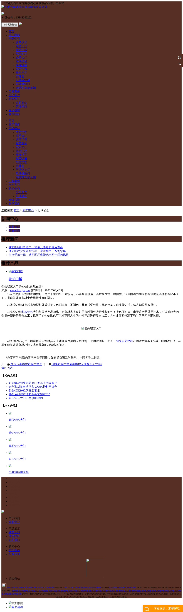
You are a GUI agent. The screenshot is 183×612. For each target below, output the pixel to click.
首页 (11, 31)
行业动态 (21, 106)
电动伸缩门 (23, 84)
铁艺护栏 (21, 42)
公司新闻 (21, 102)
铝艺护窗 (21, 68)
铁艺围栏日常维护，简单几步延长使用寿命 (36, 247)
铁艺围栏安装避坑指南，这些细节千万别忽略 (37, 251)
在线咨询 (14, 110)
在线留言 (14, 501)
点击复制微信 (10, 24)
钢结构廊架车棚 (26, 87)
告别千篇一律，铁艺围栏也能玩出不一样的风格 (39, 254)
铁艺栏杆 (14, 536)
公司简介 (14, 521)
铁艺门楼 (21, 50)
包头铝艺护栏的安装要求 (24, 390)
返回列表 (7, 367)
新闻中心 (14, 99)
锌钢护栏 (21, 61)
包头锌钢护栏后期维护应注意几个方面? (76, 364)
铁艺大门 (21, 46)
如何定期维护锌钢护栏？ (26, 364)
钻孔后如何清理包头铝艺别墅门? (29, 394)
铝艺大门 (21, 57)
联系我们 (14, 114)
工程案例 (14, 91)
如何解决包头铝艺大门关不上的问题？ (33, 383)
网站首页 (14, 478)
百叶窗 (20, 76)
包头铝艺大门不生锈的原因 (26, 398)
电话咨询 (17, 607)
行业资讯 (14, 554)
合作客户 (14, 95)
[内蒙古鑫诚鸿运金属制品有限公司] (24, 6)
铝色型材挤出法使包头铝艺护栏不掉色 (33, 386)
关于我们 (14, 35)
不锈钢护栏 (23, 80)
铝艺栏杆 (21, 53)
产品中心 (14, 38)
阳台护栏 (21, 72)
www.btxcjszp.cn (20, 290)
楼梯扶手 (21, 65)
